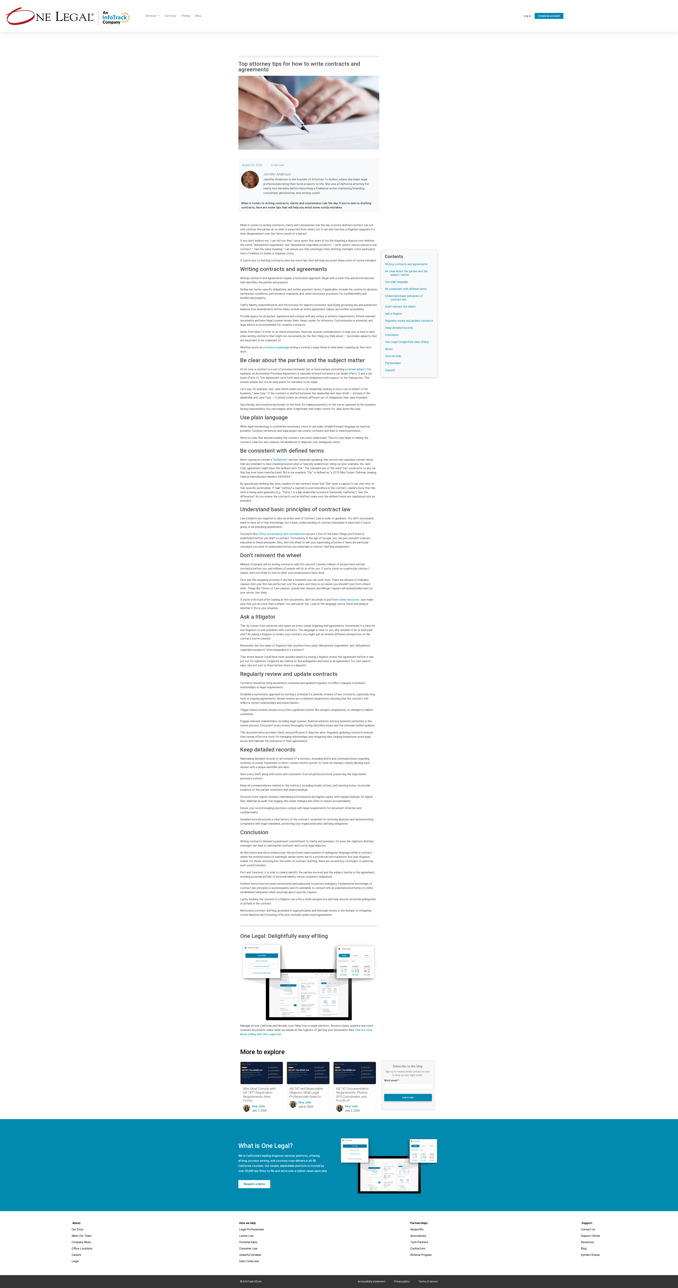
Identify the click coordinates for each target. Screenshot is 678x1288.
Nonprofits (417, 1229)
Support (390, 370)
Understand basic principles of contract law (404, 297)
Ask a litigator (393, 313)
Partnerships (393, 363)
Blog (198, 15)
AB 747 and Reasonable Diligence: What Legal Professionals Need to (306, 1092)
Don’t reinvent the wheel (400, 306)
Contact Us (588, 1229)
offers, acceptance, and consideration (281, 534)
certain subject (356, 369)
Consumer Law (248, 1248)
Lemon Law (246, 1235)
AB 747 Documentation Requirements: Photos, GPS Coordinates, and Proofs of (352, 1094)
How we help (393, 356)
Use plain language (396, 282)
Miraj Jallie (258, 1106)
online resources (349, 599)
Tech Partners (419, 1242)
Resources (587, 1242)
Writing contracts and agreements (406, 264)
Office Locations (82, 1248)
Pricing (186, 15)
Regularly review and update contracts (409, 320)
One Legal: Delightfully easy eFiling (407, 342)
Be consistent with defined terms (406, 289)
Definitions (280, 459)
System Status (590, 1255)
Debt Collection (249, 1261)
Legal (75, 1261)
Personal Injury (248, 1242)
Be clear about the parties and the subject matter (406, 273)
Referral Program (421, 1255)
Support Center (590, 1235)
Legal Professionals (251, 1229)
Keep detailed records (399, 327)
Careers (76, 1255)
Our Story (78, 1229)
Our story (170, 15)
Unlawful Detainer (250, 1255)
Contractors (418, 1248)
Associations (418, 1235)
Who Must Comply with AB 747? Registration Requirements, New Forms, (259, 1094)
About (389, 349)
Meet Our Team (81, 1235)
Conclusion (392, 335)
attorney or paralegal (276, 347)
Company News (81, 1242)
